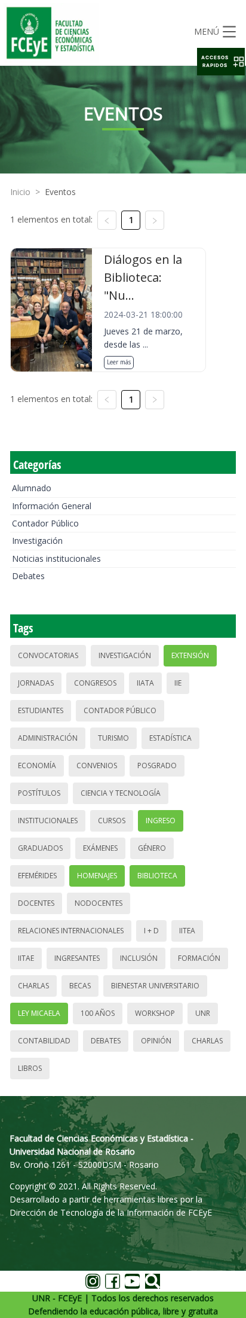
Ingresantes (77, 958)
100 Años (98, 1013)
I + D (151, 931)
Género (152, 848)
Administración (48, 738)
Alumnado (31, 488)
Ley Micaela (39, 1013)
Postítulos (39, 793)
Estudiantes (40, 710)
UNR (202, 1013)
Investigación (37, 540)
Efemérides (37, 875)
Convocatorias (48, 655)
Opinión (156, 1041)
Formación (199, 958)
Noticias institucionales (56, 558)
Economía (37, 765)
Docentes (36, 903)
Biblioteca (157, 875)
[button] (221, 61)
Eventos (60, 191)
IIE (178, 683)
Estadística (170, 738)
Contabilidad (44, 1041)
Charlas (33, 986)
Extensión (190, 655)
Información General (51, 506)
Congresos (95, 683)
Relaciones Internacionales (71, 931)
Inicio (20, 191)
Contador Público (45, 523)
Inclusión (139, 958)
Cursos (111, 820)
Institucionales (48, 820)
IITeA (187, 931)
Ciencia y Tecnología (121, 793)
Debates (28, 576)
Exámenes (100, 848)
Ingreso (161, 820)
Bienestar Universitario (155, 986)
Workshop (155, 1013)
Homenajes (97, 875)
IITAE (26, 958)
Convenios (96, 765)
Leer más (119, 362)
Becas (80, 986)
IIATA (145, 683)
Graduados (40, 848)
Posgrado (157, 765)
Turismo (113, 738)
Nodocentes (98, 903)
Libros (30, 1068)
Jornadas (36, 683)
